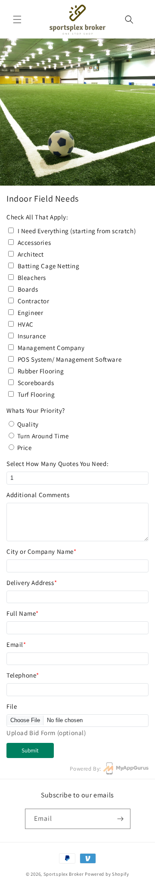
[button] (17, 19)
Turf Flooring (36, 394)
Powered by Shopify (107, 874)
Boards (28, 289)
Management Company (51, 348)
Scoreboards (36, 383)
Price (24, 447)
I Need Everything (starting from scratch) (77, 231)
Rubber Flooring (41, 371)
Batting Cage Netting (49, 266)
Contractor (34, 301)
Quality (28, 424)
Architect (31, 254)
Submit (30, 750)
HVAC (26, 324)
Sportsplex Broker (63, 874)
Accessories (34, 242)
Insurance (32, 336)
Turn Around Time (43, 436)
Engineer (30, 312)
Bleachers (32, 277)
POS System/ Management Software (70, 359)
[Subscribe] (120, 819)
